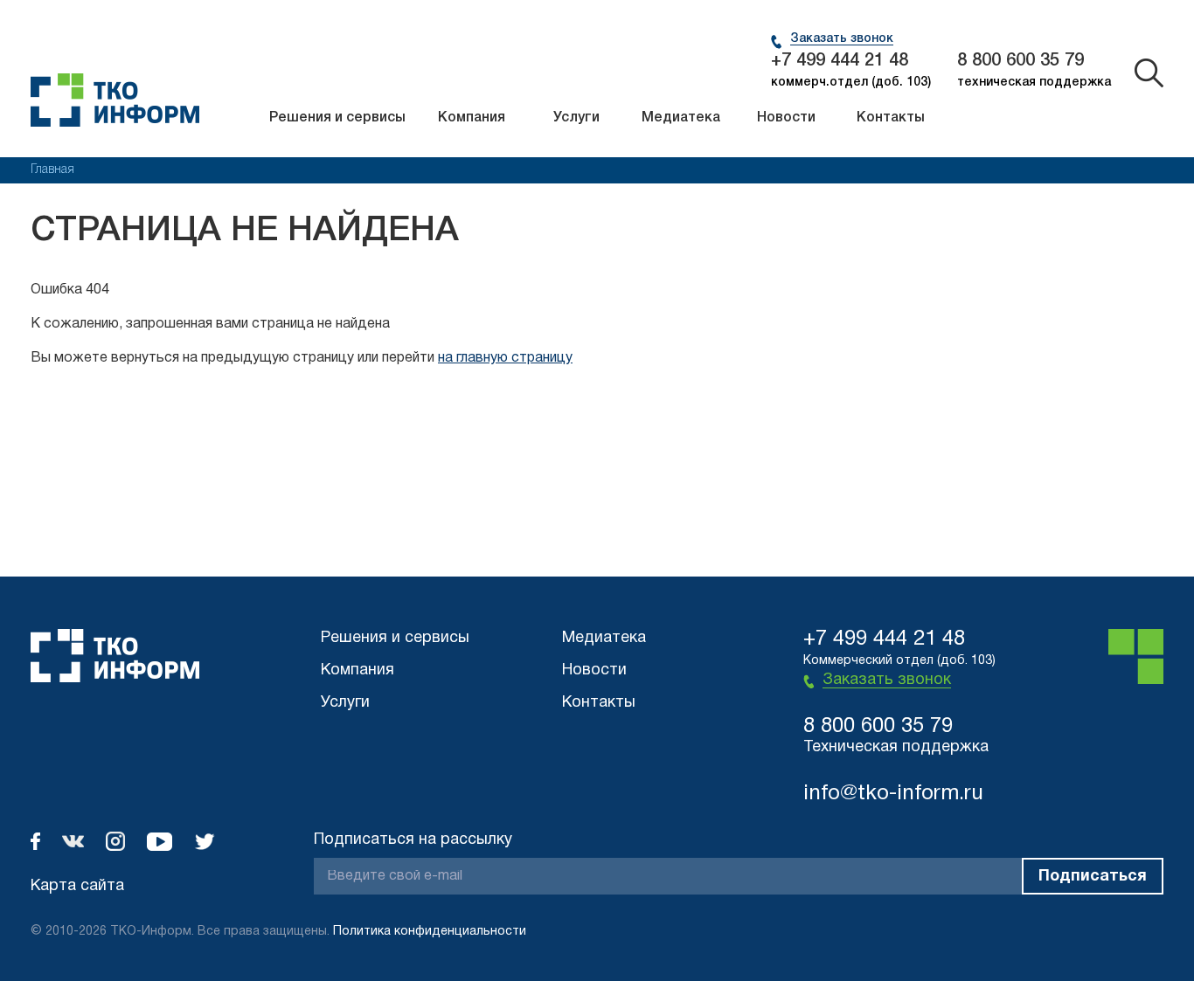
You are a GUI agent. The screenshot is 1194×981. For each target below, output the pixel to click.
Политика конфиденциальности (429, 931)
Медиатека (681, 118)
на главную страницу (505, 358)
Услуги (576, 118)
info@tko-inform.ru (893, 794)
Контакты (891, 118)
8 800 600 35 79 (1020, 61)
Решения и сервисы (337, 118)
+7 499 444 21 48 (839, 61)
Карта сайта (77, 886)
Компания (471, 118)
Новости (786, 118)
